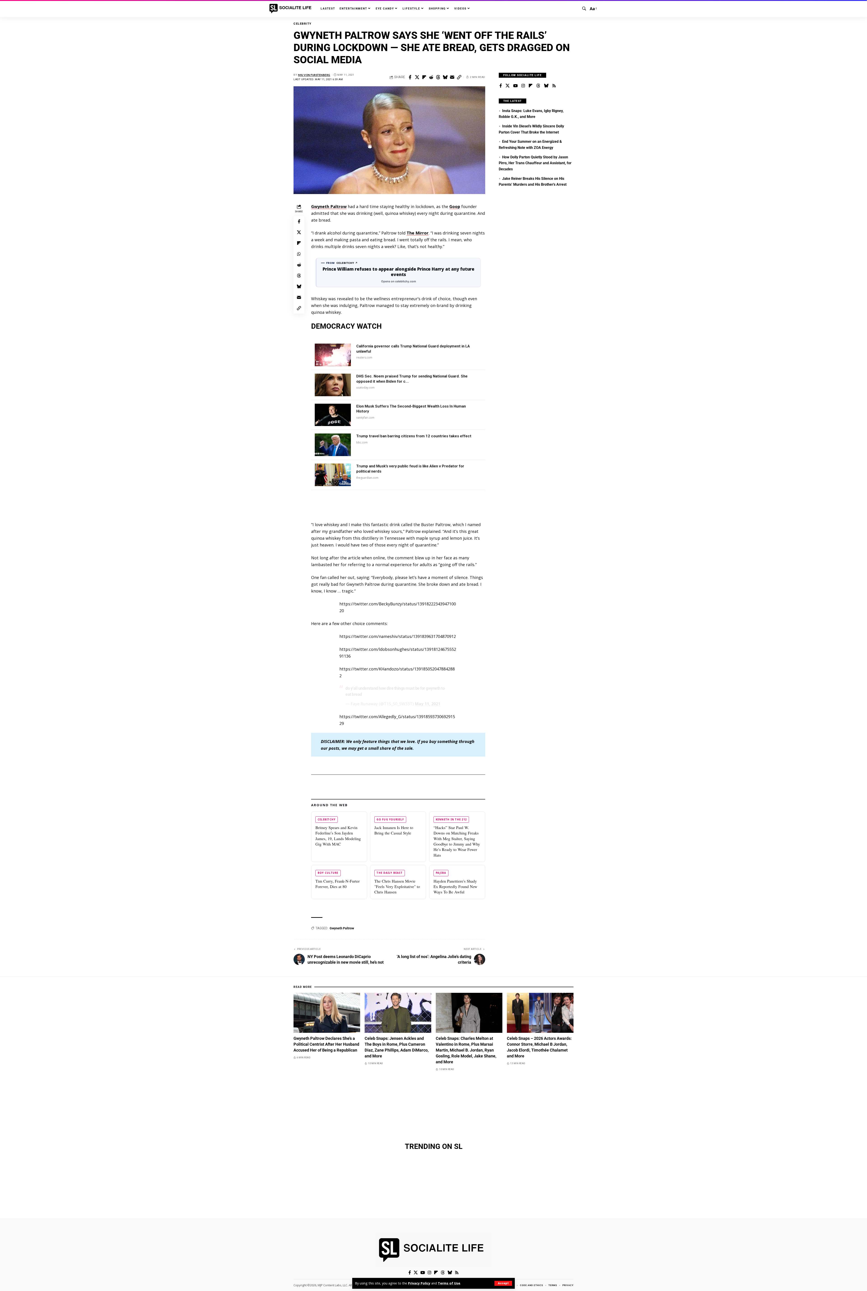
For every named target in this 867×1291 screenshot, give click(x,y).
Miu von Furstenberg (314, 74)
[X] (507, 85)
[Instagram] (523, 85)
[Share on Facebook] (410, 77)
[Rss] (554, 85)
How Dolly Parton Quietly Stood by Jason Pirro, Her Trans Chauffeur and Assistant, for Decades (535, 163)
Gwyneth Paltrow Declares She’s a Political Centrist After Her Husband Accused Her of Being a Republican (326, 1044)
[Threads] (538, 85)
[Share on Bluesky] (445, 77)
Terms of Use (449, 1283)
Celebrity (303, 23)
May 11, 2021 (427, 703)
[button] (503, 1283)
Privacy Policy (419, 1283)
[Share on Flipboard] (424, 77)
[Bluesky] (546, 85)
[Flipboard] (530, 85)
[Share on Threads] (438, 77)
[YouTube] (515, 85)
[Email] (452, 77)
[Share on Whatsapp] (299, 253)
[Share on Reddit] (431, 77)
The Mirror (418, 233)
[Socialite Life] (291, 8)
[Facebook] (501, 85)
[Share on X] (417, 77)
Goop (454, 206)
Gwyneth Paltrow (329, 206)
